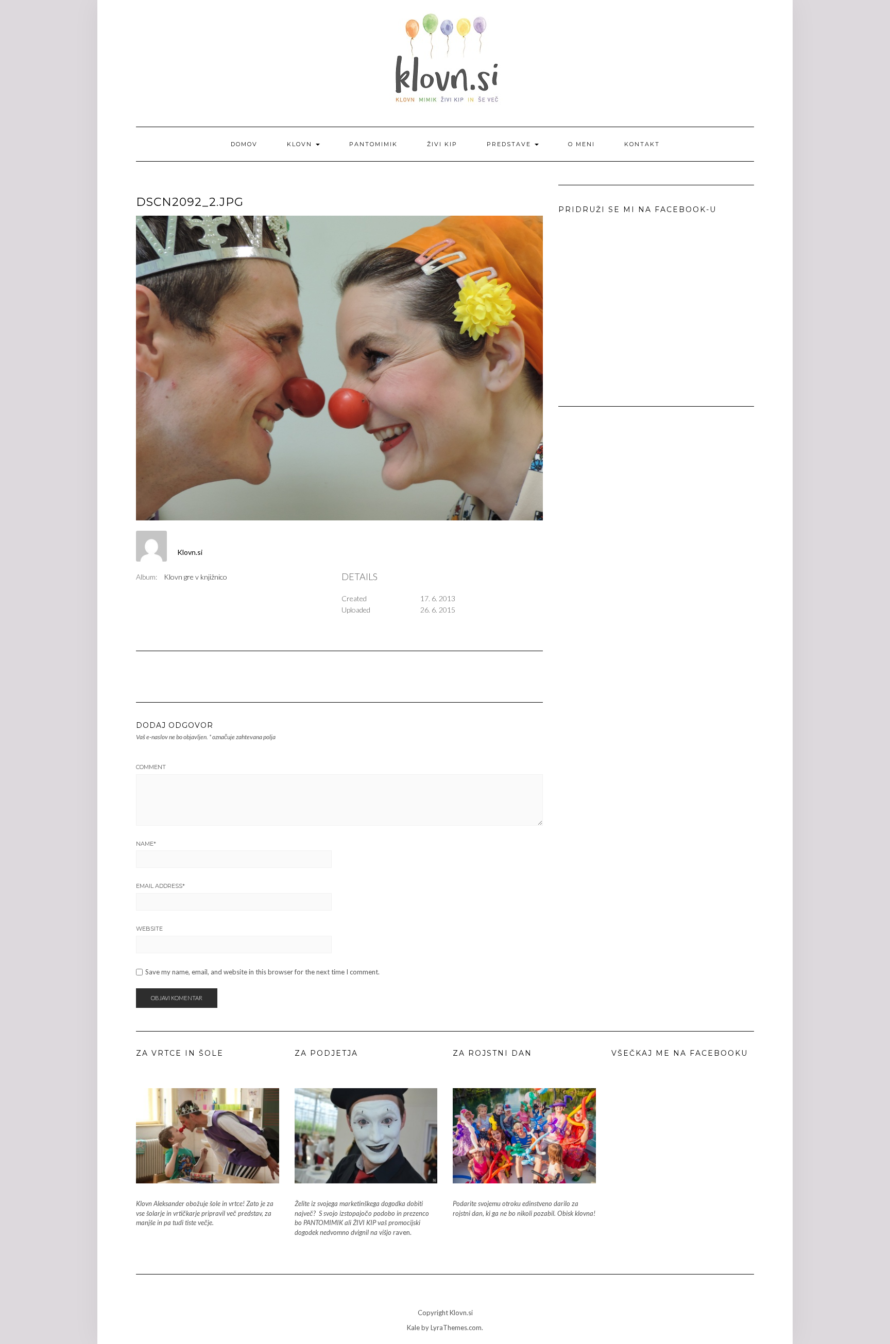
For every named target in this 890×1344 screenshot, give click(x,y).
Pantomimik (373, 144)
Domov (244, 144)
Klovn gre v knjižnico (195, 576)
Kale (413, 1327)
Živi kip (442, 144)
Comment (151, 767)
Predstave (510, 144)
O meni (581, 144)
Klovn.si (189, 552)
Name (146, 843)
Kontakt (642, 144)
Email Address (160, 885)
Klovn (301, 144)
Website (149, 928)
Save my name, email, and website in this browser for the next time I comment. (262, 972)
